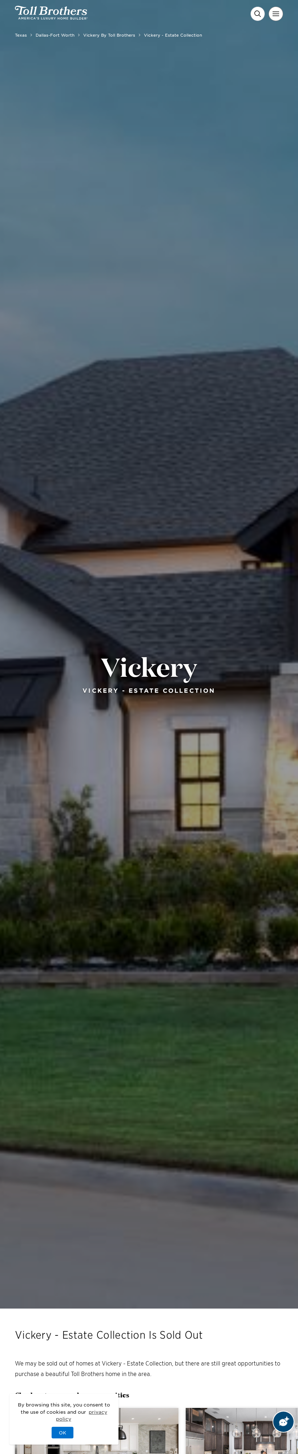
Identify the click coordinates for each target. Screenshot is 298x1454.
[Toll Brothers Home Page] (51, 17)
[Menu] (276, 14)
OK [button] (62, 1433)
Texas (21, 34)
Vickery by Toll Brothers (109, 34)
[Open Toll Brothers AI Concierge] (283, 1422)
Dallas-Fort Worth (55, 34)
